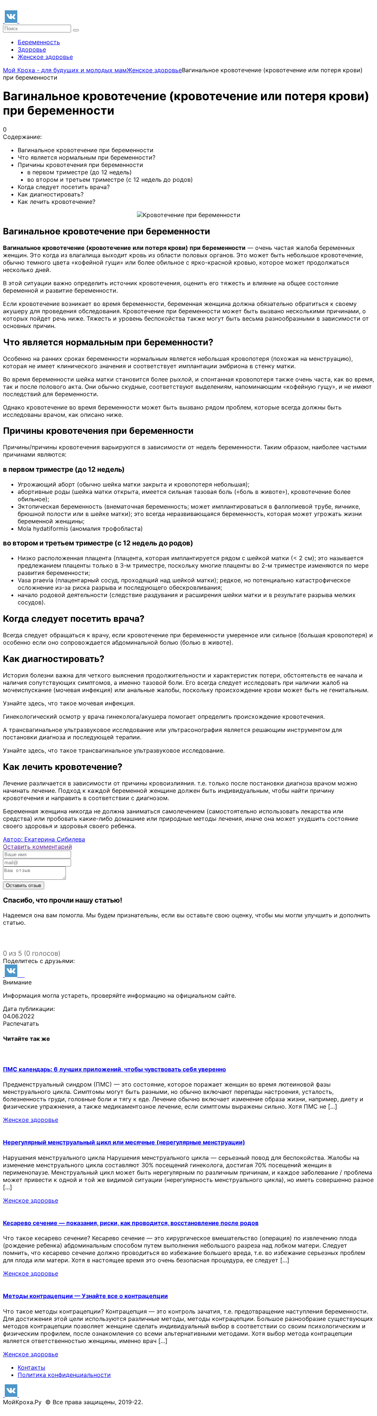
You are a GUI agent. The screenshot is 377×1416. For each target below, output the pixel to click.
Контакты (31, 1367)
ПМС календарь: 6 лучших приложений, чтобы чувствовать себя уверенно (114, 1069)
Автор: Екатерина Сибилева (44, 839)
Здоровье (32, 49)
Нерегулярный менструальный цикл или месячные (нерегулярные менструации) (124, 1142)
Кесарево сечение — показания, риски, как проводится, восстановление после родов (130, 1223)
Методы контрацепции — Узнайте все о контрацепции (85, 1296)
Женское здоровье (45, 56)
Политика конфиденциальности (64, 1374)
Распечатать (21, 1023)
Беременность (39, 42)
